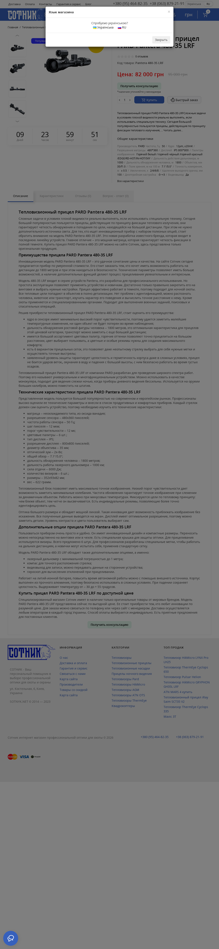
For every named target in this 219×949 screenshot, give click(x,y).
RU (123, 27)
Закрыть (161, 40)
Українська (105, 27)
